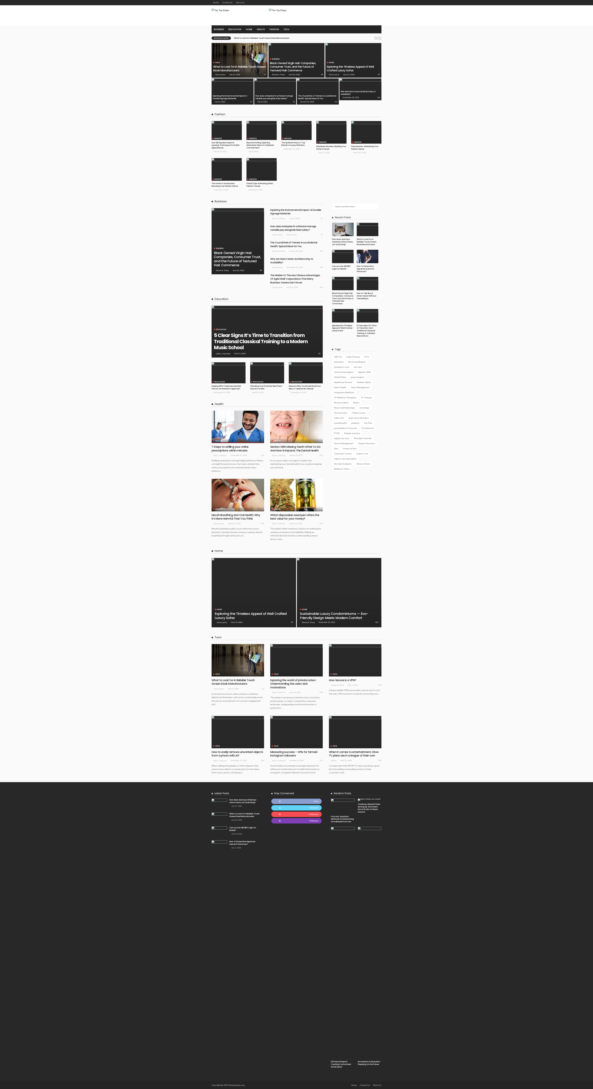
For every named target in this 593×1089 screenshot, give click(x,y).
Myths (356, 402)
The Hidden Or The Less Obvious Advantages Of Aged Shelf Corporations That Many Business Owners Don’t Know (295, 279)
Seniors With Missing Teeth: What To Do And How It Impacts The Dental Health (295, 448)
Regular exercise (352, 433)
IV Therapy (366, 397)
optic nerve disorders (358, 418)
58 (319, 353)
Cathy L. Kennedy (223, 353)
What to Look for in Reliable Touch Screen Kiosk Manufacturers (239, 68)
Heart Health (340, 387)
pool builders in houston (345, 428)
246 (379, 685)
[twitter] (296, 808)
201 (262, 523)
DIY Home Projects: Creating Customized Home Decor (341, 1064)
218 (321, 523)
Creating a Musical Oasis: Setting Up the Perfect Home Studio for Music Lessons (369, 808)
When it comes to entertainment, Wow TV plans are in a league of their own (354, 753)
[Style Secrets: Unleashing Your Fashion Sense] (366, 132)
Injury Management (360, 387)
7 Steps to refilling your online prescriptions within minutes (230, 448)
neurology (364, 407)
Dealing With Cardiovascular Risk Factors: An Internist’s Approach (226, 387)
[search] (377, 29)
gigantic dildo (364, 372)
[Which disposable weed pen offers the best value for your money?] (296, 495)
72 (294, 102)
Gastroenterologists (344, 372)
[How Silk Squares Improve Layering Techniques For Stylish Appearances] (227, 130)
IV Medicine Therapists (345, 397)
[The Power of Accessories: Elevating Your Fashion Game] (227, 169)
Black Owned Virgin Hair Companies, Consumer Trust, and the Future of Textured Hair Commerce (293, 66)
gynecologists (357, 377)
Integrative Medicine (344, 392)
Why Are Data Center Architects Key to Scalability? (358, 92)
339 (379, 760)
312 (321, 760)
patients (355, 423)
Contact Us (227, 2)
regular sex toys (341, 438)
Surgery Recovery (366, 443)
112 (262, 455)
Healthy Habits (364, 382)
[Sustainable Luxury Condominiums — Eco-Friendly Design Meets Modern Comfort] (339, 592)
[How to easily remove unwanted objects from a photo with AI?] (238, 732)
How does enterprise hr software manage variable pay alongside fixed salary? (274, 97)
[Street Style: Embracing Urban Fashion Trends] (261, 169)
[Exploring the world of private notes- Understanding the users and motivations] (296, 660)
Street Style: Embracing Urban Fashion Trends (259, 184)
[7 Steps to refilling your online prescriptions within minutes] (238, 427)
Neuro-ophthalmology (344, 407)
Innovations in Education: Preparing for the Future (369, 1063)
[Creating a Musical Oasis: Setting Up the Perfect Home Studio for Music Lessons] (369, 800)
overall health (340, 423)
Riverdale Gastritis (363, 438)
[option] (303, 38)
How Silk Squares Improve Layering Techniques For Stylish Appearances (226, 145)
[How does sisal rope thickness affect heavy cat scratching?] (343, 229)
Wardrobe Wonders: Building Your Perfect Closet (331, 147)
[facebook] (296, 801)
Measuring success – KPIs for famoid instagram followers (293, 753)
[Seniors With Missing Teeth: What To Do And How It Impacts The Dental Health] (296, 427)
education (339, 361)
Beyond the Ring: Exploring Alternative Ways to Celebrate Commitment (260, 145)
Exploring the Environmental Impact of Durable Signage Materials (230, 97)
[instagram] (296, 821)
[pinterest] (296, 814)
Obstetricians (340, 412)
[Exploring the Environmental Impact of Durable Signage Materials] (233, 91)
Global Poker (340, 377)
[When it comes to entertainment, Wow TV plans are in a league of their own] (355, 732)
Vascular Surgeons (343, 463)
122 (376, 622)
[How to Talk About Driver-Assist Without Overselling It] (367, 283)
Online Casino (358, 412)
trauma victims (350, 448)
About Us (240, 2)
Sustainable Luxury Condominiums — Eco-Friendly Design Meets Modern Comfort (334, 615)
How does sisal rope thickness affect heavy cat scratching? (342, 242)
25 (265, 74)
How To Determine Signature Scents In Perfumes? (365, 269)
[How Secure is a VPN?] (355, 660)
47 (379, 74)
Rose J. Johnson (278, 218)
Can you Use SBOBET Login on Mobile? (251, 38)
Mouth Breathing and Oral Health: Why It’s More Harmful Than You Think (236, 516)
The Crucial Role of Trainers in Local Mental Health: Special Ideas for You (317, 97)
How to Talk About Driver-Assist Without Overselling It (366, 296)
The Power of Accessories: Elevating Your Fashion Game (225, 184)
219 (321, 455)
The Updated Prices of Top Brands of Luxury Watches (293, 144)
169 (321, 287)
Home (216, 2)
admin (333, 760)
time (336, 448)
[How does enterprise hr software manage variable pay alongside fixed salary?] (275, 91)
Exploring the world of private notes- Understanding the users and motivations (293, 683)
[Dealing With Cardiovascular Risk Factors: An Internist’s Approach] (229, 372)
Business (219, 29)
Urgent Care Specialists (345, 458)
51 (251, 102)
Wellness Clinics (342, 469)
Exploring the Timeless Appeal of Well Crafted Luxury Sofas (350, 68)
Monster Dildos (341, 402)
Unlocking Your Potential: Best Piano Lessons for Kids (266, 387)
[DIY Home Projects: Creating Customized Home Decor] (343, 943)
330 (262, 760)
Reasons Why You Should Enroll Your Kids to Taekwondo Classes (305, 387)
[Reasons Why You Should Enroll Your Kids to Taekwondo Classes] (306, 372)
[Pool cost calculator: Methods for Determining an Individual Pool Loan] (343, 806)
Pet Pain (368, 423)
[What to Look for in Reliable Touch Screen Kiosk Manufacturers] (240, 60)
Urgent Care (362, 453)
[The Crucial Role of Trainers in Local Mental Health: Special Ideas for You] (318, 91)
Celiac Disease (353, 356)
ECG (367, 356)
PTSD (337, 433)
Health (261, 29)
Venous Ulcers (363, 463)
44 (322, 74)
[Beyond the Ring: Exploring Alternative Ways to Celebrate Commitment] (261, 130)
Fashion (274, 29)
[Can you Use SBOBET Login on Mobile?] (343, 256)
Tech (286, 29)
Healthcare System (343, 382)
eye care (358, 367)
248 (321, 692)
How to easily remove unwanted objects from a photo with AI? (237, 753)
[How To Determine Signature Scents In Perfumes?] (367, 256)
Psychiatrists (368, 428)
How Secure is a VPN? (342, 680)
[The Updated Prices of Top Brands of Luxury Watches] (296, 130)
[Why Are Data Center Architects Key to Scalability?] (360, 89)
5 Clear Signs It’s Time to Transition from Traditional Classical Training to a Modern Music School (261, 341)
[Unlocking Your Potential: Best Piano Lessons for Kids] (267, 372)
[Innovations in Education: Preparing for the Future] (369, 943)
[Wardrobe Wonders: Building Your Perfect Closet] (331, 132)
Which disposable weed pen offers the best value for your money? (294, 516)
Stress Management (343, 443)
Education (234, 29)
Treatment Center (343, 453)
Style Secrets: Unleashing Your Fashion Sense (364, 147)
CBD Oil (338, 356)
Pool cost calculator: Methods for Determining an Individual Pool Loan (342, 819)
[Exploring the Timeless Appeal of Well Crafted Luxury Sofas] (353, 60)
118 (378, 97)
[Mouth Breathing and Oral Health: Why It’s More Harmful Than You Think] (238, 495)
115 (336, 102)
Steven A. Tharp (278, 74)
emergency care (341, 367)
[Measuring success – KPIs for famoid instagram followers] (296, 732)
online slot (339, 418)
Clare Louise (220, 74)
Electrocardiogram (357, 361)
